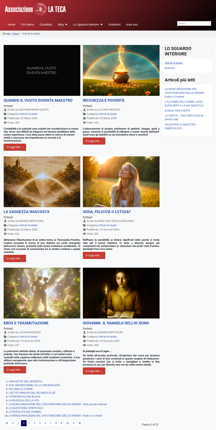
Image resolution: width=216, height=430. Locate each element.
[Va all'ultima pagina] (79, 423)
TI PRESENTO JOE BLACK (24, 396)
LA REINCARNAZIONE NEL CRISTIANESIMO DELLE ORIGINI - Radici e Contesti (55, 415)
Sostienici (114, 24)
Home (11, 24)
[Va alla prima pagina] (7, 423)
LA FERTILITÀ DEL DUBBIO (25, 412)
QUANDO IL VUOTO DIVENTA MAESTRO (38, 100)
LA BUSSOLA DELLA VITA (24, 400)
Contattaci (46, 24)
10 (67, 423)
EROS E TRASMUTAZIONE (26, 323)
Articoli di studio (28, 114)
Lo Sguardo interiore (86, 24)
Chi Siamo (27, 24)
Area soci (132, 24)
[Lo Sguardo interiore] (101, 24)
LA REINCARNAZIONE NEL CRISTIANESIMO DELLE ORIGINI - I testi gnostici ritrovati (58, 404)
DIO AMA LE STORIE (21, 389)
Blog (61, 24)
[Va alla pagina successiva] (74, 423)
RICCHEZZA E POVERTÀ (103, 100)
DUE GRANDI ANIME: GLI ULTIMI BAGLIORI (34, 385)
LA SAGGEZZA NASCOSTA (26, 212)
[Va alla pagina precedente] (13, 423)
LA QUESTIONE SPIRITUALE (26, 408)
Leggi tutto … (15, 147)
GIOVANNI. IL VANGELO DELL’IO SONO (116, 323)
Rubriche (170, 68)
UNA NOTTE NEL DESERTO (25, 381)
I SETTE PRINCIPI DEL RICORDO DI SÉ (32, 393)
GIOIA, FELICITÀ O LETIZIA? (107, 212)
